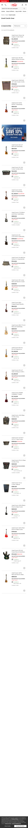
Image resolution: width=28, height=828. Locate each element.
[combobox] (20, 25)
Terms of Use (8, 823)
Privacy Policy (14, 818)
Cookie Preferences (16, 823)
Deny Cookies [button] (8, 826)
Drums (24, 11)
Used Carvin (12, 15)
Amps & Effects (10, 11)
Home (2, 15)
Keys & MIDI (19, 11)
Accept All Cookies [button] (20, 826)
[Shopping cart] (25, 4)
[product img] (6, 40)
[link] (19, 36)
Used (6, 15)
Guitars (3, 11)
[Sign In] (22, 4)
